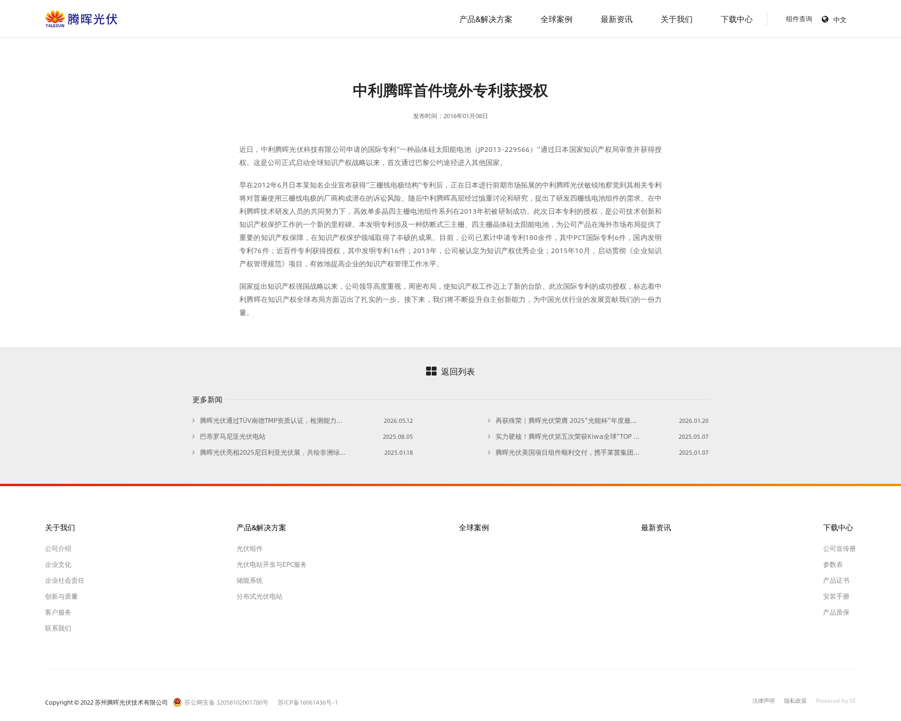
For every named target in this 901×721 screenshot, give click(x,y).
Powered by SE (836, 701)
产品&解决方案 (485, 19)
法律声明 (763, 701)
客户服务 (58, 612)
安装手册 (836, 596)
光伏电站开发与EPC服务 (272, 564)
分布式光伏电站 (260, 596)
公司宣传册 (839, 548)
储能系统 (250, 580)
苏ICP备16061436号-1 (308, 702)
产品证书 (836, 580)
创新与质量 (61, 596)
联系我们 (58, 628)
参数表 (833, 564)
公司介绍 (58, 548)
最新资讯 (617, 19)
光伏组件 (250, 548)
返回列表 (458, 371)
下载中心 (737, 19)
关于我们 (677, 19)
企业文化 (58, 564)
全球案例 (557, 19)
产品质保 (836, 612)
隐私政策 (795, 701)
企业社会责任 (64, 580)
